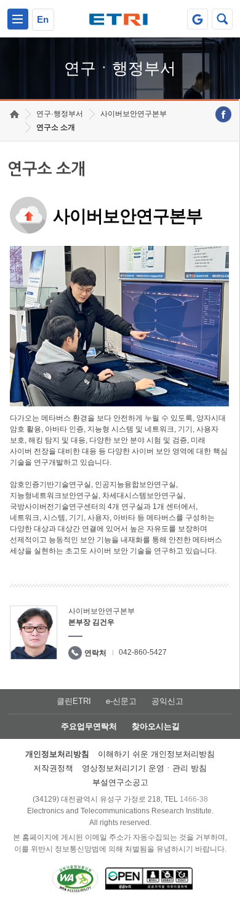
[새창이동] (197, 19)
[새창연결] (223, 114)
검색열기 (222, 19)
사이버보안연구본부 (133, 113)
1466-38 (194, 799)
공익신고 (167, 701)
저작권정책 (53, 768)
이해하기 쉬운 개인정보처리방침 (156, 754)
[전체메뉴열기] (17, 19)
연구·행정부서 (59, 113)
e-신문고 (121, 701)
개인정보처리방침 (57, 754)
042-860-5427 (143, 652)
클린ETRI (74, 701)
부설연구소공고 (120, 782)
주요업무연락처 (89, 726)
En (43, 19)
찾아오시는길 (156, 726)
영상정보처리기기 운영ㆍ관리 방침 (144, 768)
